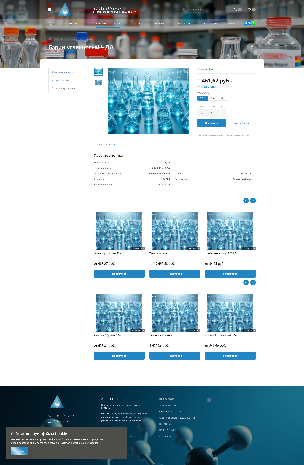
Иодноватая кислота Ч (161, 335)
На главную (167, 399)
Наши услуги (167, 430)
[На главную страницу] (64, 9)
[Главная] (50, 39)
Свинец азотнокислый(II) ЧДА (221, 253)
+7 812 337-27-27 (107, 8)
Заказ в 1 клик (241, 123)
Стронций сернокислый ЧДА (221, 335)
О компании (167, 405)
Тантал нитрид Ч (158, 253)
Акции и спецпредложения (177, 417)
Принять (19, 450)
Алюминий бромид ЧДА (107, 335)
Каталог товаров (170, 411)
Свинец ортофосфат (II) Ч (108, 253)
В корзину (211, 122)
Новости (165, 423)
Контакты (165, 436)
